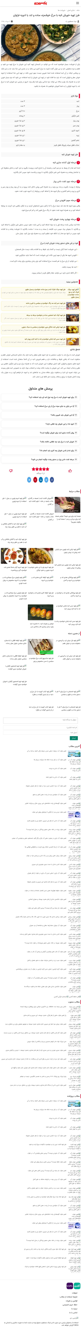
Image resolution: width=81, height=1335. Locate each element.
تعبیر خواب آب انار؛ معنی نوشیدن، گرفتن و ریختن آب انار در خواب (46, 952)
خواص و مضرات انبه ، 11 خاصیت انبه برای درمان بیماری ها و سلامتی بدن (42, 625)
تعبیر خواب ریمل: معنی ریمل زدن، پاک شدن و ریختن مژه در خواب (46, 856)
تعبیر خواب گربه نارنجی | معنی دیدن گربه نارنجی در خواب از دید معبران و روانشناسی (41, 969)
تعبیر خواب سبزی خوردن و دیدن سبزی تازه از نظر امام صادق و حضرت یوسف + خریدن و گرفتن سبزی (36, 1050)
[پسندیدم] (70, 470)
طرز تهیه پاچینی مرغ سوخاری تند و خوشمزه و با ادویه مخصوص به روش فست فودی (15, 596)
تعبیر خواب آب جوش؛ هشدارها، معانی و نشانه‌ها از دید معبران (47, 926)
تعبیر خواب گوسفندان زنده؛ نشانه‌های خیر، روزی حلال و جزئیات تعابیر (45, 803)
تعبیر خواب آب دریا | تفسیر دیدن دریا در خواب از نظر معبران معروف (46, 786)
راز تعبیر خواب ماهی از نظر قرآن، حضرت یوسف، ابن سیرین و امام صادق (45, 1015)
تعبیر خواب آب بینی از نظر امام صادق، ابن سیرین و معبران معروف (46, 882)
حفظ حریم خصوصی (70, 1304)
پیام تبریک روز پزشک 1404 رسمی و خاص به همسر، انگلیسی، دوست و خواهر (43, 1076)
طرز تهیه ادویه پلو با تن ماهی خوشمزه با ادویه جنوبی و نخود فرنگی (41, 568)
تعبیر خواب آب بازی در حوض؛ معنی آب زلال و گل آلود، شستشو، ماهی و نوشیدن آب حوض (39, 838)
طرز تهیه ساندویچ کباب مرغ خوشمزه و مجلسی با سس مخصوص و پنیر (41, 659)
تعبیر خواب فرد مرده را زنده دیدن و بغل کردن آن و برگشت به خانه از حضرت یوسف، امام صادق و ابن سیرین (33, 1059)
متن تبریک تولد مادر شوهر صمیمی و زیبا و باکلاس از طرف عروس (46, 1042)
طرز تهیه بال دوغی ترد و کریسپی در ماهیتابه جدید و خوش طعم (69, 657)
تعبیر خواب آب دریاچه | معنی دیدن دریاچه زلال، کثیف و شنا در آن (46, 751)
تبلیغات (74, 1293)
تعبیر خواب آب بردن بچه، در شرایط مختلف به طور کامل (49, 1179)
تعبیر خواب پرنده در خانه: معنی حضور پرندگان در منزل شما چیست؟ (46, 830)
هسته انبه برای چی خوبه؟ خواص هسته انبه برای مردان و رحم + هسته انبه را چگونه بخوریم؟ (68, 519)
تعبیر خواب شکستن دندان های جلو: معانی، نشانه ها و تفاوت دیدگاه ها (45, 987)
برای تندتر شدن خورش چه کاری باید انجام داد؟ (57, 450)
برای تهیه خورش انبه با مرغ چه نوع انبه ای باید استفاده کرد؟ (51, 397)
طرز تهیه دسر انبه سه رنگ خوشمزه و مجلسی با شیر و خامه (45, 303)
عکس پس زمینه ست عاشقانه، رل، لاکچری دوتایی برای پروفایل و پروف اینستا (43, 1007)
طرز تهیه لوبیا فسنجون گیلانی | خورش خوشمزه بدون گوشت (15, 683)
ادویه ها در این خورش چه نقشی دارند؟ (60, 424)
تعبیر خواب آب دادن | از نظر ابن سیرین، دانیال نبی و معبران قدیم (46, 821)
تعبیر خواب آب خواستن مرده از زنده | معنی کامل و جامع (49, 795)
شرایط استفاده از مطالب (68, 1297)
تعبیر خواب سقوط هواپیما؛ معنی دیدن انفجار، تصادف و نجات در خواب (45, 891)
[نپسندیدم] (11, 470)
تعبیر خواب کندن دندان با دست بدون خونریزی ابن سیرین (49, 864)
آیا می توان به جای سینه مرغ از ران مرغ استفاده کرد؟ (54, 406)
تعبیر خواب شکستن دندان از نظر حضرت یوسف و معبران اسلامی (47, 899)
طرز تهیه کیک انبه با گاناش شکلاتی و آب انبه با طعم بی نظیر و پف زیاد (14, 540)
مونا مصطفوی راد (71, 21)
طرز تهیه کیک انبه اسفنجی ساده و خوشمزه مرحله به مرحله (45, 315)
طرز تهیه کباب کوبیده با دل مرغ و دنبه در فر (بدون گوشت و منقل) (41, 708)
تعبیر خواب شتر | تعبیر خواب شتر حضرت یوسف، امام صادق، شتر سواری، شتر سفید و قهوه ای (38, 1068)
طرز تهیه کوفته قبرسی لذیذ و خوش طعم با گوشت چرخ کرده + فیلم (46, 1258)
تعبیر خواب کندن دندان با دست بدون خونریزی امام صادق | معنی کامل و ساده (43, 934)
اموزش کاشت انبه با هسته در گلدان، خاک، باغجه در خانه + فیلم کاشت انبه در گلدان (41, 517)
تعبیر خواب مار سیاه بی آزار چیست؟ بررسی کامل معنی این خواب (47, 908)
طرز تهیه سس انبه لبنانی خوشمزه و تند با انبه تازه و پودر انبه (45, 339)
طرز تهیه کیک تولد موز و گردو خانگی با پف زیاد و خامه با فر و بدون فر (45, 1249)
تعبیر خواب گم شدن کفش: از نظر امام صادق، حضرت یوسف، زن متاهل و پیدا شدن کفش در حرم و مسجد (35, 1033)
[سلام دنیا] (69, 1289)
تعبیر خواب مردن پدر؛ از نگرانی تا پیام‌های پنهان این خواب (49, 812)
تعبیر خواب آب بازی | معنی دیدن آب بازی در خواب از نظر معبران (47, 873)
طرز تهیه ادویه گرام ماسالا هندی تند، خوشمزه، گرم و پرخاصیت (15, 568)
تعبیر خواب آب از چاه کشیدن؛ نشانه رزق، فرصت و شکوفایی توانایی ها (45, 847)
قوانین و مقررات (71, 1301)
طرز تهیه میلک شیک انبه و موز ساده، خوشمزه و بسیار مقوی (45, 289)
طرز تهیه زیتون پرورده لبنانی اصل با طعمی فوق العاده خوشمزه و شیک (45, 1267)
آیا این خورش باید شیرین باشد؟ (62, 415)
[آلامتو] (76, 1289)
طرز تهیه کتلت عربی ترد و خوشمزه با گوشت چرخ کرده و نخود (47, 1144)
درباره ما (74, 1308)
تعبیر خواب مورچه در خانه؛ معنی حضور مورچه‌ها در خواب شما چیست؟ (45, 943)
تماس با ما (73, 1312)
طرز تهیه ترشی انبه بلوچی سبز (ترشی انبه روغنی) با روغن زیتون (68, 566)
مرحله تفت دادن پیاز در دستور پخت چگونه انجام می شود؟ (52, 459)
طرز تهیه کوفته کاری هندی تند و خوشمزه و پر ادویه (41, 594)
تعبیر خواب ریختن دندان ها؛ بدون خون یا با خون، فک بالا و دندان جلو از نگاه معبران (41, 917)
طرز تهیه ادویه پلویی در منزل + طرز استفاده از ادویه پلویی (15, 515)
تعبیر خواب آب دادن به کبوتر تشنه (56, 777)
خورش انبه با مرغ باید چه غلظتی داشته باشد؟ (57, 441)
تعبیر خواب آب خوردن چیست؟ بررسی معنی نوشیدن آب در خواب (47, 978)
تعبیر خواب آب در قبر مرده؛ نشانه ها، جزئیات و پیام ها (50, 760)
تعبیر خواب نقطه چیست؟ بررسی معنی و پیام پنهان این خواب (48, 1162)
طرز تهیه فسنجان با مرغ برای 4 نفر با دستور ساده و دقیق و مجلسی (69, 708)
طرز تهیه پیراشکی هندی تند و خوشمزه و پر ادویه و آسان (68, 594)
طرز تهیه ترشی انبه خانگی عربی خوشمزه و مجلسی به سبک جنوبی (43, 327)
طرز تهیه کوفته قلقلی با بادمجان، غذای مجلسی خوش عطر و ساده (15, 657)
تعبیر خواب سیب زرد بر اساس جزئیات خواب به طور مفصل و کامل (46, 960)
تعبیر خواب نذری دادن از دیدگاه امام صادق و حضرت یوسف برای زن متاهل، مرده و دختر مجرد (38, 1085)
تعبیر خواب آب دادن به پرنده (57, 768)
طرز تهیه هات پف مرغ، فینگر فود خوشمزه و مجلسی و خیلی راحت (46, 1197)
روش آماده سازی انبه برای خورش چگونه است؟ (57, 433)
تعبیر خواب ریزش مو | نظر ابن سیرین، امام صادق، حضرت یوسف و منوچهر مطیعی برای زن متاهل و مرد (35, 1024)
